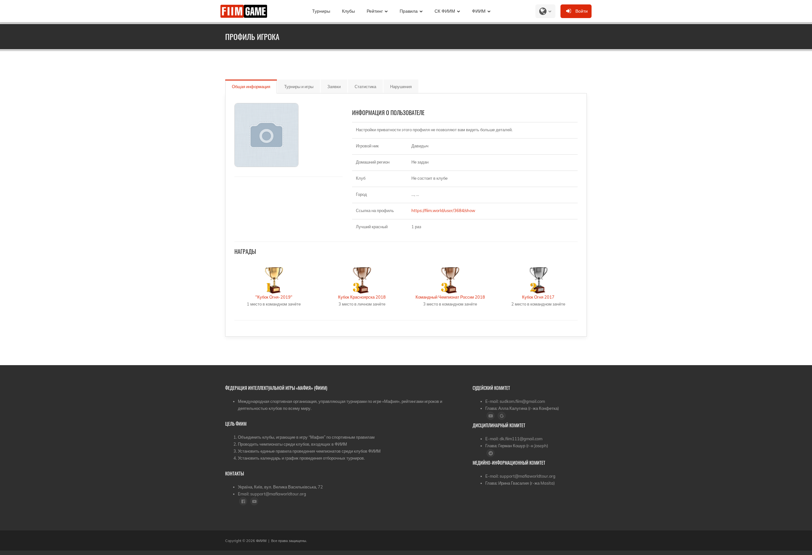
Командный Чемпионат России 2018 (450, 297)
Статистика (365, 86)
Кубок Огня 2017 (538, 297)
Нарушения (401, 86)
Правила (409, 11)
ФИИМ (479, 11)
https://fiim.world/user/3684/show (443, 210)
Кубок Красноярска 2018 (362, 297)
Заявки (334, 86)
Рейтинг (375, 11)
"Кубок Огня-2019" (273, 297)
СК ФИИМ (445, 11)
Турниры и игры (298, 86)
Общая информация (251, 86)
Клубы (348, 11)
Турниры (321, 11)
